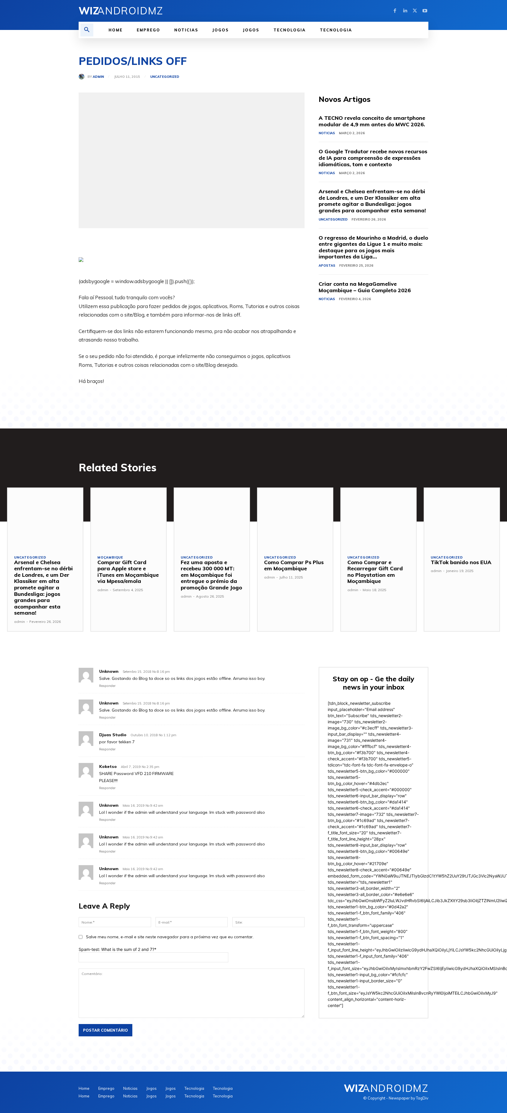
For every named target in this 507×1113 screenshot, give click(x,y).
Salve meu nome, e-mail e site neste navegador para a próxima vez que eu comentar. (170, 936)
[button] (86, 29)
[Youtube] (424, 10)
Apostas (327, 265)
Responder (107, 686)
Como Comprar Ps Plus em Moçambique (294, 565)
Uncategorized (164, 76)
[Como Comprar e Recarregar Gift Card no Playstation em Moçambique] (378, 518)
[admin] (83, 77)
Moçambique (110, 557)
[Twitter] (414, 10)
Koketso (108, 766)
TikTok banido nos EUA (461, 562)
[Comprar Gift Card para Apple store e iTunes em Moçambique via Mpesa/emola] (128, 518)
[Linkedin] (404, 10)
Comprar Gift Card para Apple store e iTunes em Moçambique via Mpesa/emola (128, 572)
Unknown (109, 671)
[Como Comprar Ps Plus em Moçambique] (295, 518)
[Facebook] (394, 10)
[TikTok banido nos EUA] (461, 518)
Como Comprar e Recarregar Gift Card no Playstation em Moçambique (375, 572)
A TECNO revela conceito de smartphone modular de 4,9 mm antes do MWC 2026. (372, 121)
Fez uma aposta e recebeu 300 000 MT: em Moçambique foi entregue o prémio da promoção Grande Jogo (211, 575)
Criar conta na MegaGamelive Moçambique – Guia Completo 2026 (365, 287)
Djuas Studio (112, 734)
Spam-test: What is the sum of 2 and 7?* (117, 949)
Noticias (327, 133)
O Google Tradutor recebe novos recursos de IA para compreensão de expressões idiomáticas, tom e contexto (373, 157)
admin (98, 76)
